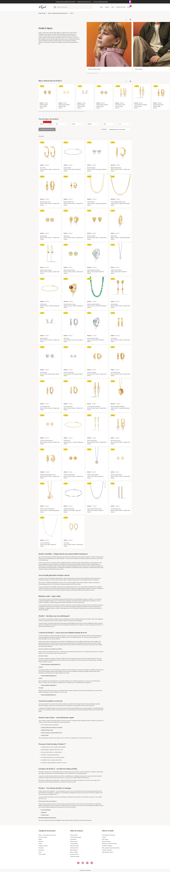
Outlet (58, 820)
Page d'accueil (42, 13)
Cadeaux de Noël (74, 847)
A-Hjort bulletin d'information (108, 835)
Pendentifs (41, 847)
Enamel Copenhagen (46, 809)
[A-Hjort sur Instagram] (83, 863)
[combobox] (74, 7)
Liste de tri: (104, 129)
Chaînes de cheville (43, 845)
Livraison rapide (44, 735)
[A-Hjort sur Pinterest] (87, 863)
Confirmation (73, 839)
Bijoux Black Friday (74, 845)
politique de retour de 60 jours (84, 1)
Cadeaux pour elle (74, 854)
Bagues (40, 839)
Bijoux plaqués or (74, 850)
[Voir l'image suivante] (130, 19)
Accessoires (41, 850)
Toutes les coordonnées (85, 870)
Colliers (40, 843)
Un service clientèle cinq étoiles (100, 1)
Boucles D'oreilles (43, 837)
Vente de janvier (74, 835)
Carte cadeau (105, 839)
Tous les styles (42, 854)
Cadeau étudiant (74, 843)
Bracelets (41, 841)
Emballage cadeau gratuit (47, 730)
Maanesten (43, 812)
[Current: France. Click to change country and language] (130, 2)
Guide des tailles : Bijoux (107, 852)
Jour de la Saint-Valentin (75, 837)
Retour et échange (106, 841)
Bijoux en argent (74, 852)
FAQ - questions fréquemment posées (111, 847)
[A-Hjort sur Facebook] (78, 863)
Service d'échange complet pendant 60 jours (51, 732)
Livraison (104, 837)
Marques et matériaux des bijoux (109, 843)
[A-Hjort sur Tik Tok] (92, 863)
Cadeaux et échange (106, 850)
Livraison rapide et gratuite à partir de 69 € (65, 1)
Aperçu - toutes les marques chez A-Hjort (57, 13)
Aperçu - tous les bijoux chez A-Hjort (47, 835)
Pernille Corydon (45, 815)
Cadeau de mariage (74, 856)
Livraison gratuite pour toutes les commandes (51, 727)
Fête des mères (73, 841)
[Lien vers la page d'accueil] (42, 7)
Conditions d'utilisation (107, 845)
